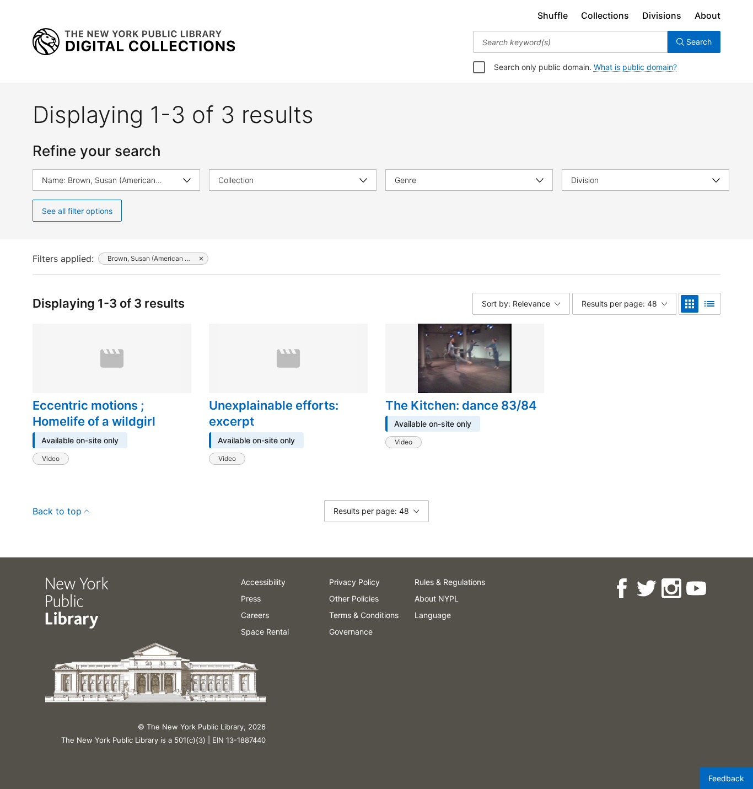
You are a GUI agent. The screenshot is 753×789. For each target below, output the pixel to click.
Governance (351, 631)
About (707, 15)
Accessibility (263, 582)
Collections (605, 15)
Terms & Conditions (364, 615)
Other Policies (354, 598)
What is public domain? (635, 67)
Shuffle (552, 15)
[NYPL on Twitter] (646, 588)
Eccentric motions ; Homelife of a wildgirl (94, 413)
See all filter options (77, 211)
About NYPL (437, 598)
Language (433, 615)
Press (251, 598)
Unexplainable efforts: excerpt (273, 413)
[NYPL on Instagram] (670, 588)
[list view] (709, 304)
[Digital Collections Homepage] (134, 42)
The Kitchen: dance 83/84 (461, 405)
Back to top (57, 511)
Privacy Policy (354, 582)
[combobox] (570, 42)
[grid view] (689, 304)
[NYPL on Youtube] (695, 588)
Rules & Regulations (450, 582)
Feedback (726, 778)
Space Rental (265, 631)
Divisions (661, 15)
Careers (255, 615)
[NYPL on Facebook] (621, 588)
